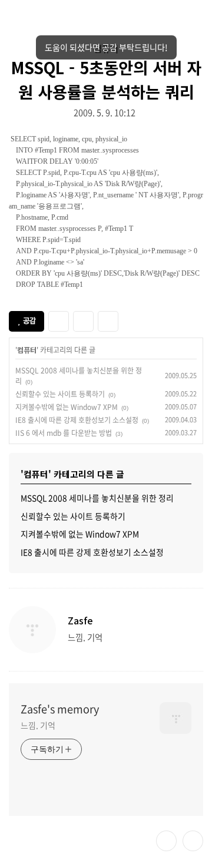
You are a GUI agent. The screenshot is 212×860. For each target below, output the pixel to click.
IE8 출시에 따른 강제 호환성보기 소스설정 (76, 420)
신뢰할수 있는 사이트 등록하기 (60, 394)
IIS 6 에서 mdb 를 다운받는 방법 (63, 433)
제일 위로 (193, 841)
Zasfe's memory (60, 709)
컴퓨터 (27, 350)
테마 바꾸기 (166, 841)
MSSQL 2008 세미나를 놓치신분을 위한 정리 (97, 498)
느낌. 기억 (38, 725)
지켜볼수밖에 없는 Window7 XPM (66, 407)
